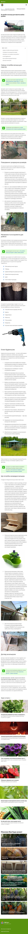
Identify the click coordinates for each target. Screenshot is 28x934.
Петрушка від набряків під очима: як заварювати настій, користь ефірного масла (13, 714)
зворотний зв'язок (5, 931)
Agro (3, 1)
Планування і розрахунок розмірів (10, 52)
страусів (12, 673)
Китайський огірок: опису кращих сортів (11, 821)
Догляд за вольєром (7, 60)
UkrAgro (2, 5)
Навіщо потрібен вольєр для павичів (10, 50)
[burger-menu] (26, 5)
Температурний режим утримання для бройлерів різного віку (13, 736)
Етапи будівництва (7, 56)
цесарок (16, 673)
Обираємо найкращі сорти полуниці (10, 780)
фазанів (7, 673)
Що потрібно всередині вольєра (9, 58)
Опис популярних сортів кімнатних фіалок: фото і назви (13, 758)
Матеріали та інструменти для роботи (11, 54)
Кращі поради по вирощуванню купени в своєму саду (14, 800)
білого (18, 83)
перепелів (21, 671)
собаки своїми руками (19, 252)
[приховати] (25, 48)
